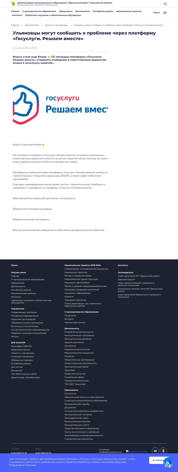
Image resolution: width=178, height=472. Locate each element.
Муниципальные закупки (77, 421)
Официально (66, 11)
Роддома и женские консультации (29, 333)
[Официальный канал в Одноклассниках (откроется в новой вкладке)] (163, 450)
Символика (70, 315)
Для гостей (17, 367)
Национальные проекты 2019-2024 (83, 265)
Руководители (125, 272)
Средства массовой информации (82, 428)
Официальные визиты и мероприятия (84, 397)
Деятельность (82, 11)
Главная (15, 11)
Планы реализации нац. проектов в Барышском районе (83, 304)
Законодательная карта (76, 418)
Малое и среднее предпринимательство (86, 286)
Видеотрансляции (20, 349)
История (69, 319)
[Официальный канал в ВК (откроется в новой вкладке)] (155, 450)
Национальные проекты (129, 11)
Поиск (14, 265)
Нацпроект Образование (77, 293)
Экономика (70, 346)
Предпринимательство (77, 380)
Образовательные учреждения (27, 322)
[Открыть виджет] (168, 462)
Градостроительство (75, 373)
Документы (70, 407)
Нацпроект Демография (77, 282)
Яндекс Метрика (67, 459)
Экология (69, 356)
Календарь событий (21, 346)
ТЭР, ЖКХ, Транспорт (75, 384)
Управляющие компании (24, 312)
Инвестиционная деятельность (81, 363)
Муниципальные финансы (78, 339)
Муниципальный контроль (78, 414)
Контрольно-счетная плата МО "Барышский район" (140, 290)
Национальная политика (77, 349)
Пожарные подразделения (25, 316)
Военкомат (16, 370)
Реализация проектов (76, 272)
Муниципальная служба (77, 404)
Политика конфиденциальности (110, 450)
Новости (69, 296)
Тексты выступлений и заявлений (82, 432)
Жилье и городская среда (78, 275)
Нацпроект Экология (75, 300)
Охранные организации (23, 319)
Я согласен (159, 460)
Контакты (17, 15)
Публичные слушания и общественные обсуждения (53, 15)
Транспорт (70, 370)
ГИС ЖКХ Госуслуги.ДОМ (24, 374)
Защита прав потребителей (25, 377)
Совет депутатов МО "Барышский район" (139, 276)
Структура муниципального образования (86, 400)
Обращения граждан (22, 360)
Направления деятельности (79, 332)
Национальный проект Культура (81, 279)
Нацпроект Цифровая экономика (82, 289)
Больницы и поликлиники (24, 326)
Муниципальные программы (79, 335)
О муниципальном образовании (39, 11)
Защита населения (74, 342)
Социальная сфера (74, 377)
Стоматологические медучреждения (30, 329)
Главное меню (18, 272)
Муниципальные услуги (77, 425)
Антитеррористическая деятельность (84, 435)
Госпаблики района (103, 11)
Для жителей (18, 342)
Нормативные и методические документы (86, 269)
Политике (30, 465)
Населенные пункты (75, 322)
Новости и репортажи (22, 353)
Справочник (17, 309)
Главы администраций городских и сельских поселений (136, 284)
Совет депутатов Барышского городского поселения (139, 295)
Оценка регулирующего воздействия (84, 411)
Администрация (126, 279)
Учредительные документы (79, 439)
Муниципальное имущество (79, 353)
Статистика (70, 393)
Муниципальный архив (76, 366)
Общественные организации (80, 360)
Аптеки (14, 336)
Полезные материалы (22, 356)
